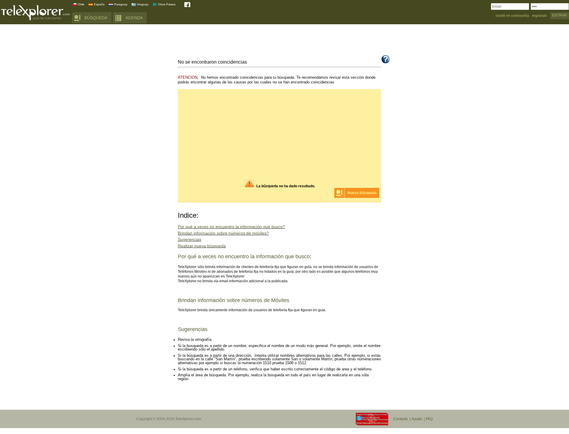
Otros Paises (166, 4)
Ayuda (417, 419)
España (99, 4)
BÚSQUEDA (95, 17)
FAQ (429, 419)
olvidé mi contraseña (512, 16)
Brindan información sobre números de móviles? (223, 233)
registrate (539, 16)
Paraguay (120, 4)
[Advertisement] (284, 40)
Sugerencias (189, 239)
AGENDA (134, 17)
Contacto (400, 419)
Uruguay (142, 4)
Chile (81, 4)
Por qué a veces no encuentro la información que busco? (231, 227)
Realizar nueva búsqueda (202, 246)
